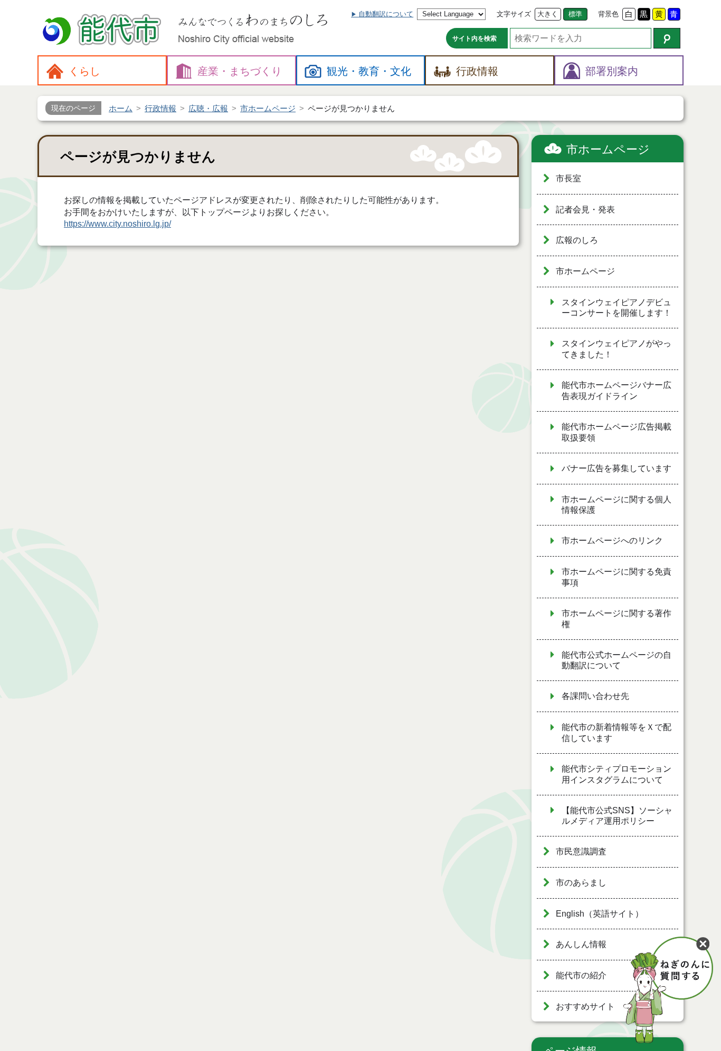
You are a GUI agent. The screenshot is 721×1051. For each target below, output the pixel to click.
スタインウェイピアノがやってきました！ (616, 349)
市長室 (568, 178)
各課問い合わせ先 (595, 696)
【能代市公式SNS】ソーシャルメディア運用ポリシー (617, 816)
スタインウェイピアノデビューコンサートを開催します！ (616, 308)
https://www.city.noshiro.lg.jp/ (117, 223)
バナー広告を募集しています (616, 468)
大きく (547, 14)
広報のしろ (577, 240)
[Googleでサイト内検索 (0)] (666, 38)
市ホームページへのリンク (612, 540)
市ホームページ (608, 149)
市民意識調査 (581, 851)
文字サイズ (514, 14)
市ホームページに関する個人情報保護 (616, 505)
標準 (575, 14)
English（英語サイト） (599, 913)
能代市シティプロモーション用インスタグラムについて (616, 774)
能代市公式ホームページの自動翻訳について (616, 660)
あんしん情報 (581, 944)
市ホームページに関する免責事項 (616, 577)
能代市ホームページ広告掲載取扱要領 (616, 432)
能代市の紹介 (581, 975)
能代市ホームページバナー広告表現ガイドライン (616, 391)
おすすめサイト (585, 1006)
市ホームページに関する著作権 (616, 619)
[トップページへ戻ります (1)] (103, 30)
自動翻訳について (385, 14)
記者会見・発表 (585, 209)
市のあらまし (581, 882)
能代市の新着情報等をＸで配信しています (616, 733)
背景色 (608, 14)
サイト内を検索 (474, 38)
